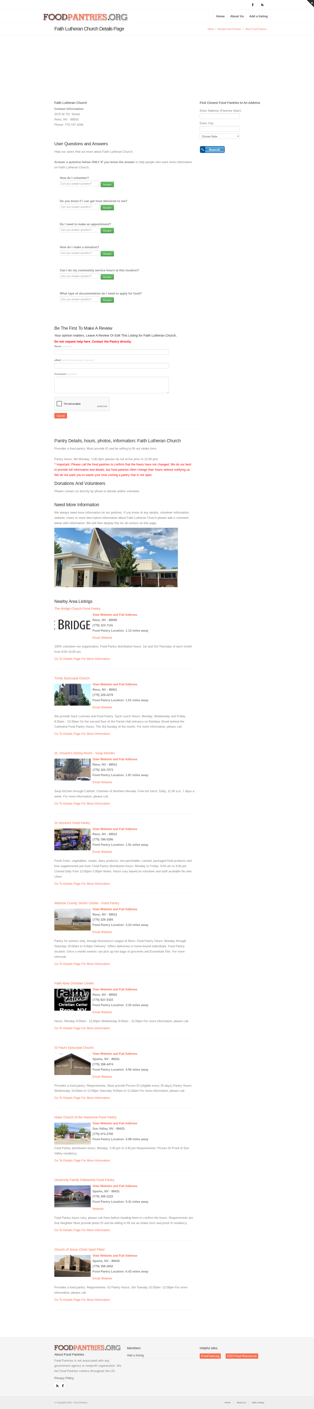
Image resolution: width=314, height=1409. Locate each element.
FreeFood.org (210, 1356)
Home (220, 16)
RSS (56, 1385)
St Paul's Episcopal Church (74, 1047)
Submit (61, 415)
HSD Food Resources (242, 1356)
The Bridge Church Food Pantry (77, 608)
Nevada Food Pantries (229, 29)
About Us (237, 16)
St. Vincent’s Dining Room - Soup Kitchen (84, 753)
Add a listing (258, 16)
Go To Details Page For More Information (82, 659)
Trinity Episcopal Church (72, 678)
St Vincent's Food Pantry (72, 823)
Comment (65, 373)
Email (96, 637)
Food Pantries (86, 18)
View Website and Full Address (114, 614)
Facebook (62, 1385)
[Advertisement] (157, 62)
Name (63, 346)
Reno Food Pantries (256, 29)
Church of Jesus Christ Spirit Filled (79, 1249)
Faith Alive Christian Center (74, 983)
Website (106, 637)
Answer (107, 184)
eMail (74, 360)
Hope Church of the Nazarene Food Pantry (85, 1117)
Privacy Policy (64, 1378)
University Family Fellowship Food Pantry (84, 1180)
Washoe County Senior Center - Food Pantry (86, 903)
